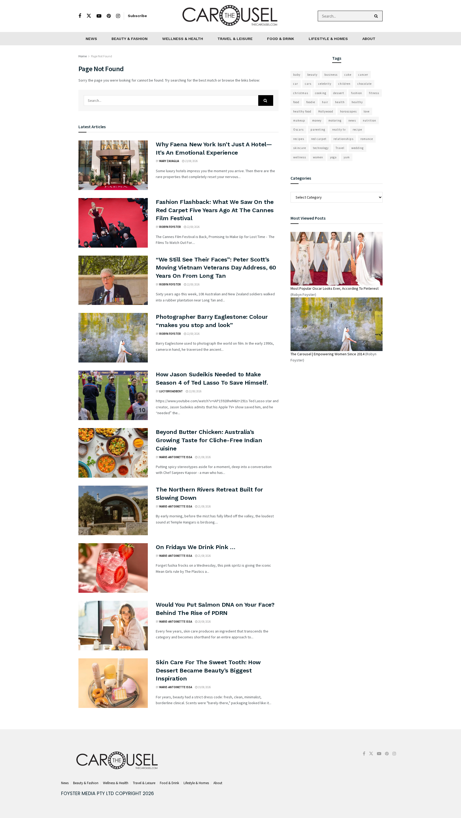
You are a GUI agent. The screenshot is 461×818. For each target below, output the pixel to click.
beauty (312, 74)
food (296, 102)
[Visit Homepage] (230, 16)
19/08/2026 (204, 687)
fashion (356, 93)
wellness (299, 157)
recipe (357, 129)
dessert (338, 93)
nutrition (369, 120)
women (318, 157)
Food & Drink (280, 39)
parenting (318, 129)
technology (321, 148)
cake (347, 74)
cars (308, 84)
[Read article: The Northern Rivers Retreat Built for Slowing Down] (113, 510)
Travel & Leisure (235, 39)
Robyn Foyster (170, 227)
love (366, 111)
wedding (357, 148)
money (316, 120)
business (330, 74)
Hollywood (325, 111)
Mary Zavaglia (169, 161)
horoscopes (348, 111)
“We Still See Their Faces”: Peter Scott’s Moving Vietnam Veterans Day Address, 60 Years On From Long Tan (216, 267)
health (340, 102)
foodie (310, 102)
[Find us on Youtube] (99, 16)
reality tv (339, 129)
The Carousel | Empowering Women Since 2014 (327, 354)
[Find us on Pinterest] (109, 16)
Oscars (298, 129)
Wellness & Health (182, 39)
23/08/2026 (191, 161)
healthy (357, 102)
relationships (343, 139)
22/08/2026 (193, 227)
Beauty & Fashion (130, 39)
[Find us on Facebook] (79, 16)
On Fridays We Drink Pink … (195, 547)
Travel (340, 148)
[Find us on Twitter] (88, 16)
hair (325, 102)
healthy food (302, 111)
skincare (299, 148)
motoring (334, 120)
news (352, 120)
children (344, 84)
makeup (299, 120)
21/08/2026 (204, 457)
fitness (374, 93)
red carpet (319, 139)
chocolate (364, 84)
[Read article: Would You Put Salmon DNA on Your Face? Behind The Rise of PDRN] (113, 625)
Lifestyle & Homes (328, 39)
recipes (298, 139)
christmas (300, 93)
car (295, 84)
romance (366, 139)
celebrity (324, 84)
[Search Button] (377, 16)
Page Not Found (101, 56)
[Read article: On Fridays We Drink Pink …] (113, 568)
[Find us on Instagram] (118, 16)
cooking (320, 93)
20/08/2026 (204, 621)
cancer (363, 74)
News (91, 39)
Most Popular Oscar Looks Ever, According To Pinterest (335, 288)
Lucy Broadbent (171, 391)
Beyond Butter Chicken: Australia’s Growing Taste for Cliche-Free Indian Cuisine (209, 440)
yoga (333, 157)
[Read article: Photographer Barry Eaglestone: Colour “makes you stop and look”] (113, 337)
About (368, 39)
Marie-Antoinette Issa (175, 457)
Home (82, 56)
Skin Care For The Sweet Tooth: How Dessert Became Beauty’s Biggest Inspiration (208, 670)
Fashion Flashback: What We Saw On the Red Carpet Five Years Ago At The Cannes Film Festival (215, 210)
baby (296, 74)
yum (347, 157)
